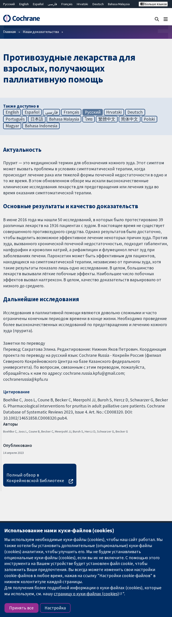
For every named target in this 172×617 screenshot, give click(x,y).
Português (15, 119)
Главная (9, 31)
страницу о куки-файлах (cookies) (86, 593)
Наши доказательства (41, 31)
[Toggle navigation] (165, 19)
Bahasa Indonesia (41, 125)
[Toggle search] (157, 19)
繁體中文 (106, 119)
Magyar (12, 125)
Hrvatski (82, 4)
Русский (9, 4)
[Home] (21, 18)
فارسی (52, 4)
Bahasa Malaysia (119, 4)
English (24, 4)
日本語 (36, 119)
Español (38, 4)
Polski (149, 119)
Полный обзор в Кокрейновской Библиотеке (35, 477)
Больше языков (155, 4)
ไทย (88, 119)
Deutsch (98, 4)
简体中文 (129, 119)
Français (67, 4)
